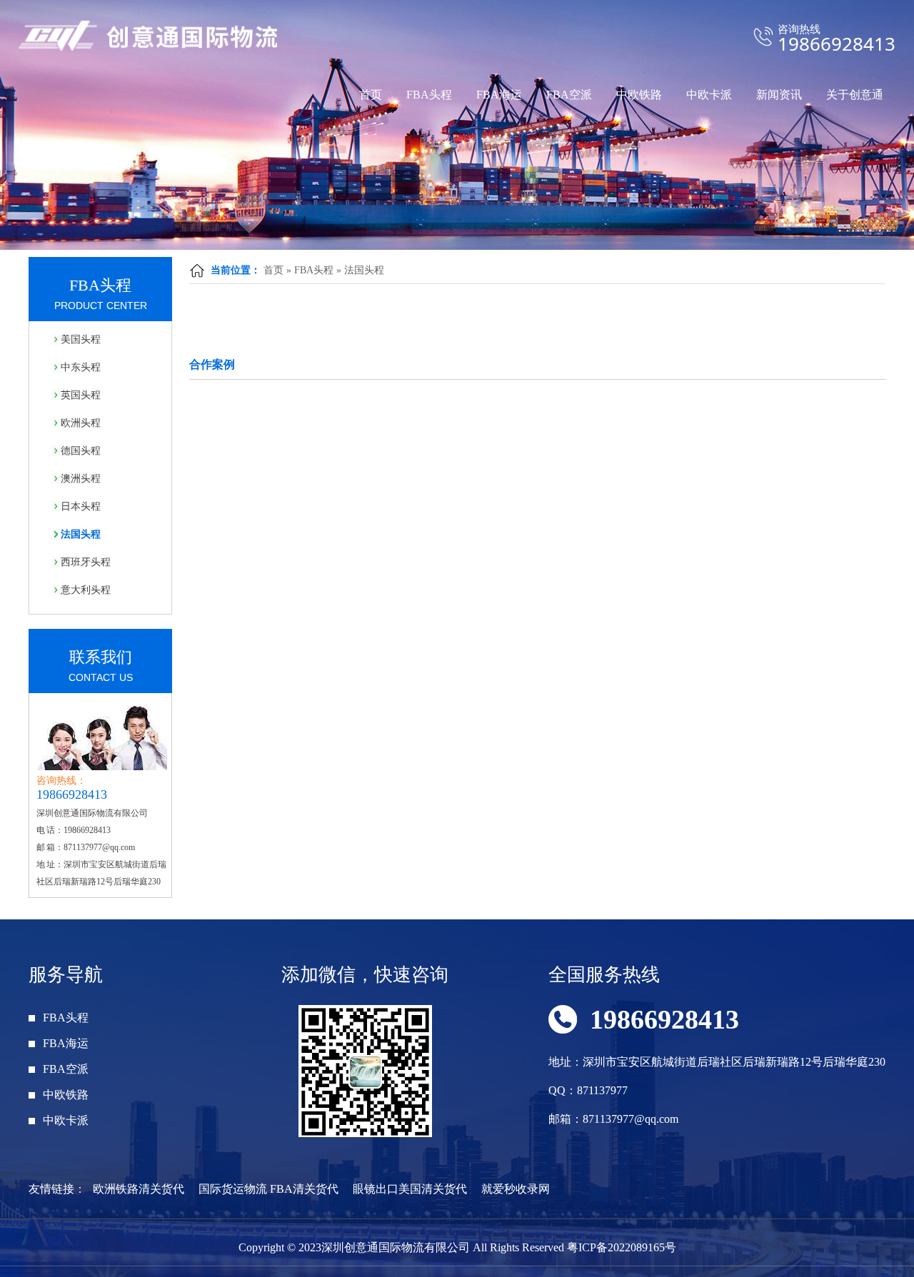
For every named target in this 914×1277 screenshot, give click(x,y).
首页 (370, 95)
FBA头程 (429, 95)
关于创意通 (854, 95)
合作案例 (212, 364)
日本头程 (81, 506)
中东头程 (81, 367)
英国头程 (81, 395)
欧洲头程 (81, 423)
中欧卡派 (709, 95)
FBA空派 (569, 95)
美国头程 (81, 339)
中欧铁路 (639, 95)
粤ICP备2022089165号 (621, 1247)
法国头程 (364, 270)
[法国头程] (457, 125)
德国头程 (81, 450)
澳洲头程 (81, 478)
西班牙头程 (86, 562)
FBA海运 (499, 95)
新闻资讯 (779, 95)
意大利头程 (86, 590)
